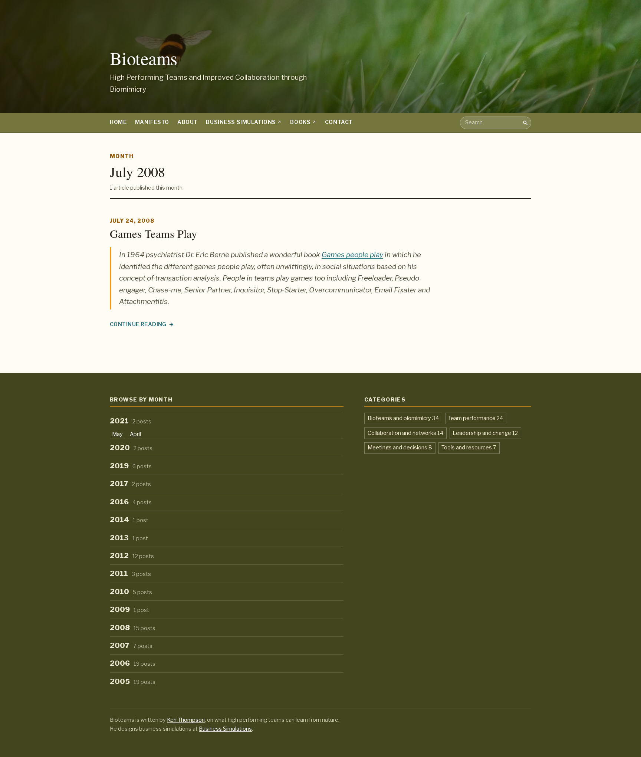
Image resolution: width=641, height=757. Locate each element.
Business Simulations (241, 122)
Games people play (352, 254)
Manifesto (152, 122)
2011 (130, 573)
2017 (130, 483)
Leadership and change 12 (485, 432)
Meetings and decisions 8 (400, 447)
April (135, 434)
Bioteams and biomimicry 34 (403, 418)
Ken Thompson (186, 720)
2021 (130, 421)
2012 (132, 555)
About (187, 122)
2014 (129, 519)
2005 (132, 681)
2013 (129, 538)
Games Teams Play (153, 233)
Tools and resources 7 (468, 447)
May (117, 434)
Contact (339, 122)
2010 (131, 591)
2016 (131, 502)
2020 (131, 447)
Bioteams (143, 58)
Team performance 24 (475, 418)
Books (300, 122)
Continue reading (139, 325)
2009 (129, 609)
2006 (132, 663)
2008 (132, 627)
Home (118, 122)
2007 (131, 645)
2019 (131, 466)
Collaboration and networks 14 (405, 432)
